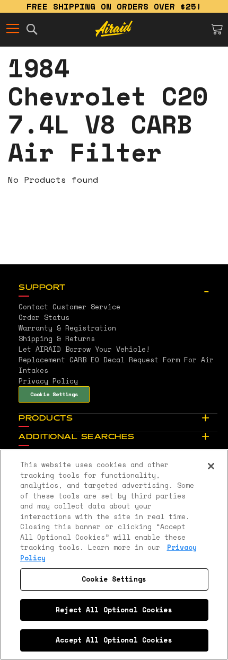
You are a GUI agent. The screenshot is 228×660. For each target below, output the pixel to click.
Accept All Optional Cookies (114, 640)
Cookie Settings (54, 394)
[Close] (211, 466)
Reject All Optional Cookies (114, 609)
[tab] (118, 288)
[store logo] (114, 29)
